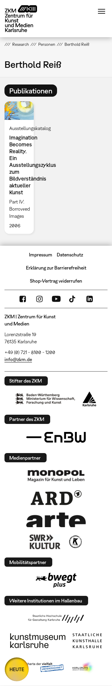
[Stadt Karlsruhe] (89, 398)
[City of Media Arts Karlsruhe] (83, 667)
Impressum (40, 254)
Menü (102, 11)
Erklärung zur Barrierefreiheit (56, 267)
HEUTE (17, 669)
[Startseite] (25, 18)
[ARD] (56, 497)
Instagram (39, 299)
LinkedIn (90, 299)
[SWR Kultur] (45, 541)
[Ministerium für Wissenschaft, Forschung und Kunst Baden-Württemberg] (45, 398)
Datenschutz (70, 254)
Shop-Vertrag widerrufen (56, 281)
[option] (21, 167)
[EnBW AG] (56, 437)
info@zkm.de (18, 359)
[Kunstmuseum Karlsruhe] (37, 640)
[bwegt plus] (56, 580)
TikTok (73, 299)
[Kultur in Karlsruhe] (74, 541)
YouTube (56, 299)
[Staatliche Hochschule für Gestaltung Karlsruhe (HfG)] (56, 618)
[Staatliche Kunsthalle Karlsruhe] (87, 640)
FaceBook (23, 299)
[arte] (56, 520)
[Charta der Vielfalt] (40, 667)
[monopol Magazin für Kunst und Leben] (56, 476)
